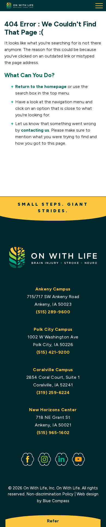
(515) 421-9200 (53, 352)
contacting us (35, 130)
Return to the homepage (41, 86)
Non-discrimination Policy (49, 494)
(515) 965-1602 (53, 432)
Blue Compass (56, 500)
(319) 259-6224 (53, 392)
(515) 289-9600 (53, 311)
